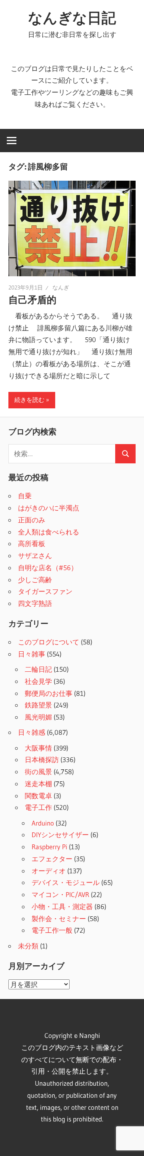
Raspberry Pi (49, 846)
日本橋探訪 (42, 759)
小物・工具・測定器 (62, 906)
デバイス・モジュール (66, 882)
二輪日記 (38, 669)
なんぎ (60, 287)
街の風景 (38, 771)
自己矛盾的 (32, 300)
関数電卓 (38, 795)
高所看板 (31, 543)
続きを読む (29, 400)
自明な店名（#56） (48, 567)
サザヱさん (35, 555)
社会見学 (38, 681)
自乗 (25, 495)
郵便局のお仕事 (48, 693)
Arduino (43, 823)
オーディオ (49, 870)
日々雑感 (31, 732)
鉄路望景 (38, 705)
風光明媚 (38, 717)
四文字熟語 (35, 603)
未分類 (28, 946)
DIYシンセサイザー (60, 834)
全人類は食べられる (48, 532)
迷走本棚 (38, 783)
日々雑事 (31, 654)
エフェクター (52, 858)
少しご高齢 (35, 579)
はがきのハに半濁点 (48, 508)
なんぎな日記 (72, 18)
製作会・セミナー (59, 918)
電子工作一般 (52, 930)
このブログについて (48, 642)
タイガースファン (45, 591)
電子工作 (38, 807)
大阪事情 (38, 748)
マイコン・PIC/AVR (60, 894)
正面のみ (31, 520)
